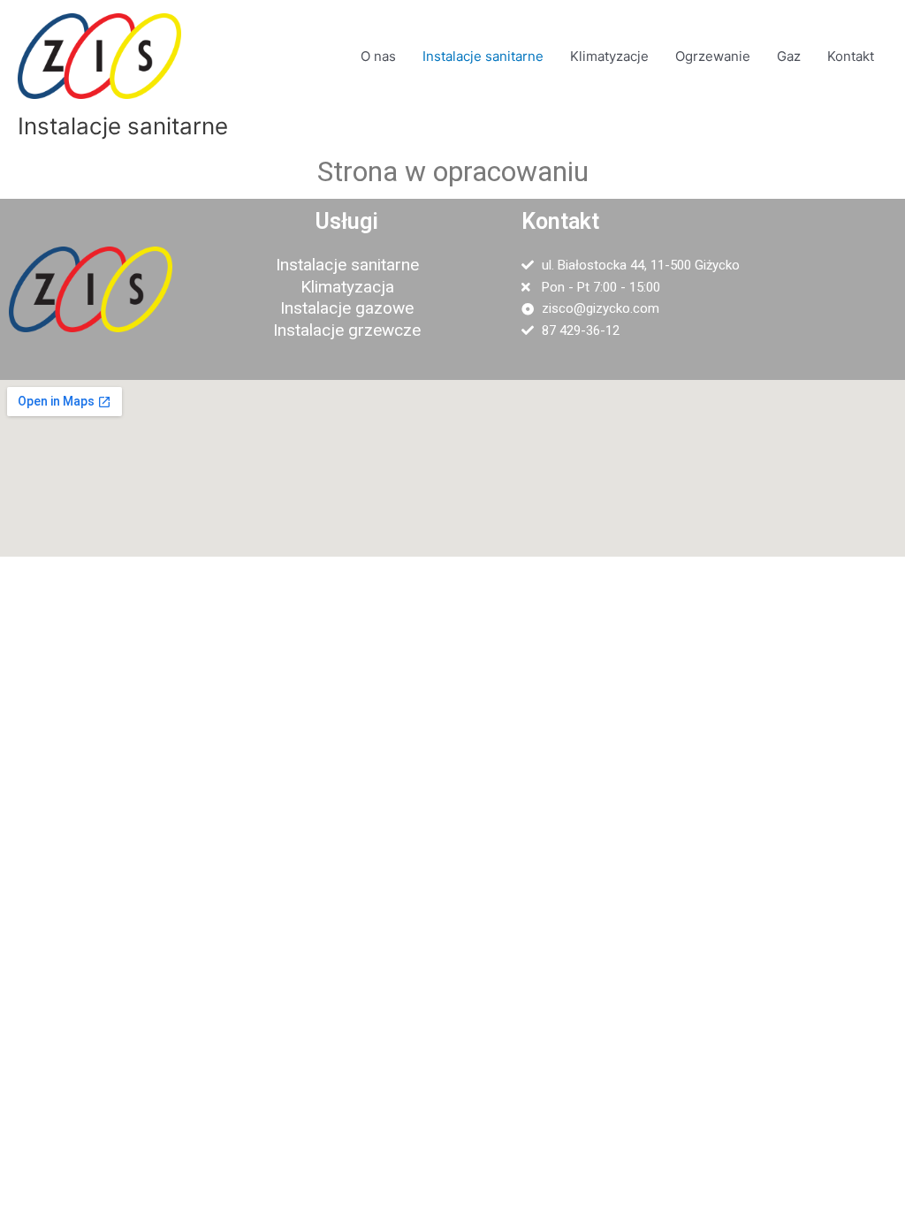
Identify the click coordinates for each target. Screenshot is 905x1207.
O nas (378, 56)
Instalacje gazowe (347, 308)
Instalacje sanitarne (483, 56)
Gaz (789, 56)
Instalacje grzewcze (347, 330)
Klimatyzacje (609, 56)
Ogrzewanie (712, 56)
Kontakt (850, 56)
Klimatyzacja (347, 287)
